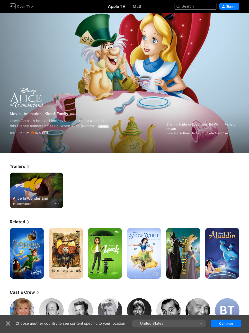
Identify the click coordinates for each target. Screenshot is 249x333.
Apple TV (116, 6)
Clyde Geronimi (217, 133)
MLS (137, 6)
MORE (103, 126)
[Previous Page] (4, 253)
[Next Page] (244, 253)
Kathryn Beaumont (193, 124)
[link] (20, 166)
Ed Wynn (215, 124)
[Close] (8, 323)
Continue (226, 323)
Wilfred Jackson (191, 133)
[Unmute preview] (235, 22)
